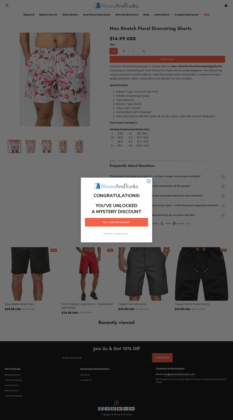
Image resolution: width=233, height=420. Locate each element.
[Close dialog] (149, 181)
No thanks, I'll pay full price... (116, 233)
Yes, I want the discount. (116, 222)
